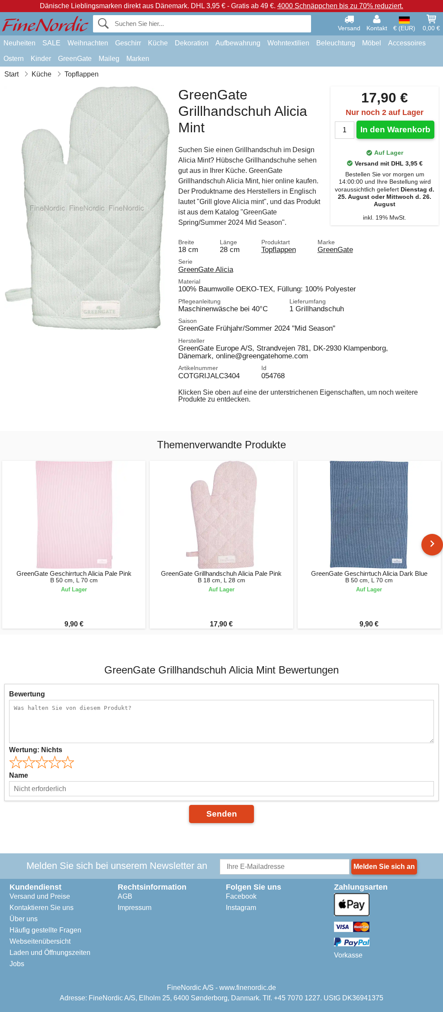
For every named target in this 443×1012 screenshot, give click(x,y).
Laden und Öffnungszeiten (50, 952)
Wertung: (35, 749)
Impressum (134, 907)
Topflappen (278, 249)
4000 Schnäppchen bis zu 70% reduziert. (340, 6)
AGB (125, 896)
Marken (137, 58)
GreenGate (75, 58)
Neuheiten (19, 43)
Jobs (17, 963)
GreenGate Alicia (205, 269)
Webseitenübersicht (40, 941)
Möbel (371, 43)
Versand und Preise (40, 896)
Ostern (13, 58)
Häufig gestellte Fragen (45, 930)
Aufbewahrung (237, 43)
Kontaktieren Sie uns (42, 907)
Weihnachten (87, 43)
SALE (51, 43)
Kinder (41, 58)
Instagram (241, 907)
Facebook (241, 896)
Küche (158, 43)
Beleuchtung (335, 43)
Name (18, 775)
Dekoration (192, 43)
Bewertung (27, 694)
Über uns (24, 919)
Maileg (109, 58)
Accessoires (407, 43)
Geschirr (128, 43)
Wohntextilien (288, 43)
